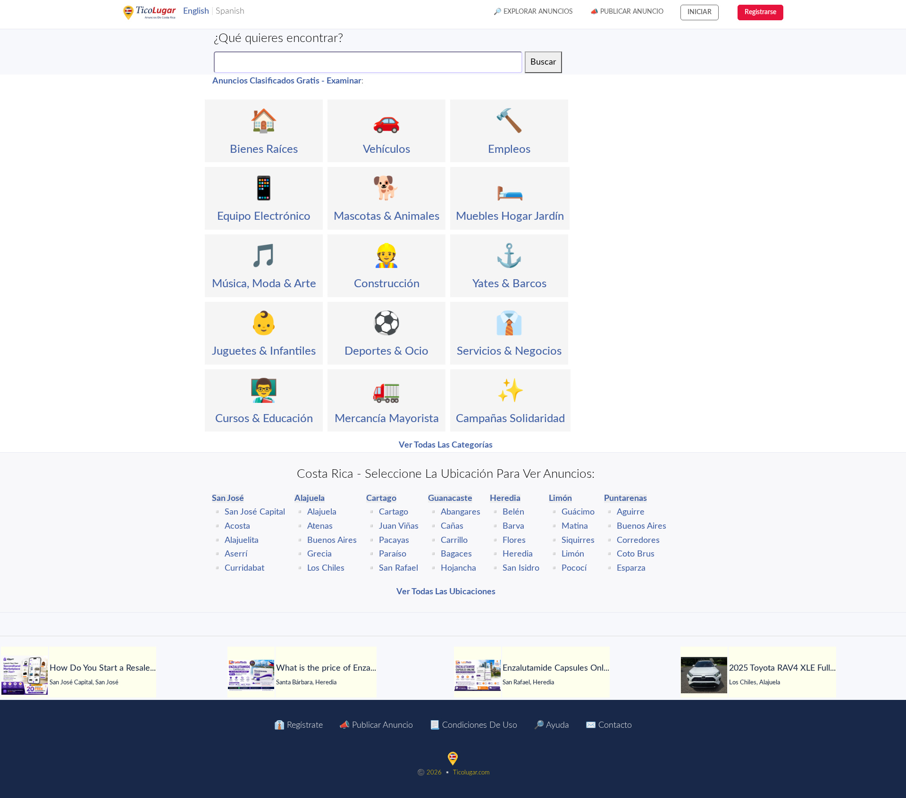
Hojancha (458, 568)
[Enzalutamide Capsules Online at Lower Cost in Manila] (477, 675)
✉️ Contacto (609, 725)
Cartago (393, 512)
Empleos (509, 149)
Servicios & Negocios (509, 351)
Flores (514, 540)
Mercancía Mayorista (387, 418)
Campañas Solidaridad (510, 418)
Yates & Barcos (509, 284)
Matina (575, 526)
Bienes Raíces (264, 149)
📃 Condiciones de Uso (473, 725)
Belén (513, 512)
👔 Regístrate (298, 725)
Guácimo (578, 512)
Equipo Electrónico (263, 216)
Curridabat (244, 568)
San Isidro (521, 568)
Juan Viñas (399, 526)
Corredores (638, 540)
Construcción (386, 284)
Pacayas (394, 540)
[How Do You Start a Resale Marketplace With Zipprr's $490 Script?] (24, 675)
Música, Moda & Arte (264, 284)
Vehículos (386, 149)
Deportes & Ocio (386, 351)
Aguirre (631, 512)
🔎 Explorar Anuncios (533, 11)
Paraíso (392, 554)
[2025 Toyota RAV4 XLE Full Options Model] (704, 675)
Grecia (319, 554)
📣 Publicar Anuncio (626, 11)
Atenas (320, 526)
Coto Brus (635, 554)
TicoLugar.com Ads (159, 13)
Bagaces (456, 554)
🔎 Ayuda (551, 725)
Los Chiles (325, 568)
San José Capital (255, 512)
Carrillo (454, 540)
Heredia (518, 554)
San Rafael (398, 568)
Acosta (237, 526)
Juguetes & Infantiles (264, 351)
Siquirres (578, 540)
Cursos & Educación (264, 418)
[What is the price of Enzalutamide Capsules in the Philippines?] (251, 675)
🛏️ (510, 188)
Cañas (452, 526)
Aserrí (236, 554)
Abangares (460, 512)
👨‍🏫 (264, 391)
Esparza (631, 568)
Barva (513, 526)
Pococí (574, 568)
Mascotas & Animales (386, 216)
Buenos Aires (332, 540)
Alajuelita (242, 540)
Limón (573, 554)
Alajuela (321, 512)
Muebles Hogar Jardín (510, 216)
